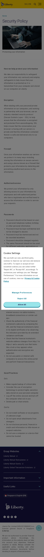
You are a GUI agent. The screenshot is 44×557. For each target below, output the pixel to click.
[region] (22, 278)
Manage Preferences (22, 292)
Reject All (22, 298)
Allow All (22, 304)
